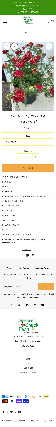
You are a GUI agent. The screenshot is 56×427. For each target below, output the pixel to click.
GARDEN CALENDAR (28, 372)
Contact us (26, 250)
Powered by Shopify (44, 420)
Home (27, 32)
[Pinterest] (34, 305)
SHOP (28, 359)
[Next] (14, 46)
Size (28, 136)
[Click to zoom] (49, 46)
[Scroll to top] (50, 421)
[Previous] (7, 46)
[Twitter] (27, 305)
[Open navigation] (8, 21)
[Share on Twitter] (28, 255)
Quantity (28, 151)
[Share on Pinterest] (33, 255)
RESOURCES (28, 368)
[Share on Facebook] (23, 255)
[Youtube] (43, 305)
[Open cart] (52, 21)
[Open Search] (47, 21)
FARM (28, 363)
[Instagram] (18, 305)
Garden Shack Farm (26, 420)
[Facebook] (11, 305)
